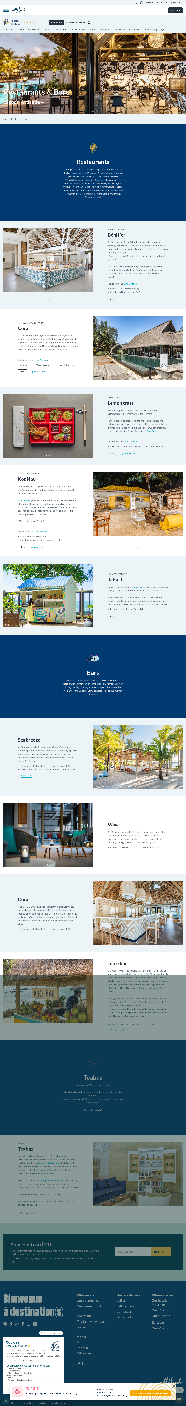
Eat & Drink (62, 29)
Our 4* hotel (160, 1328)
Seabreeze (29, 740)
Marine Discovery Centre (127, 29)
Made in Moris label (49, 1163)
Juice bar (117, 963)
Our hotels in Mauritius (161, 1303)
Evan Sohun (152, 431)
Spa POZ (105, 29)
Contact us (149, 3)
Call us (160, 3)
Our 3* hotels (161, 1310)
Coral (24, 328)
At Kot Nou (24, 500)
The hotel (8, 29)
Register (159, 1251)
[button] (92, 111)
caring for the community (52, 1180)
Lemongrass (121, 403)
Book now (175, 10)
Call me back (125, 1306)
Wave (114, 825)
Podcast (82, 1348)
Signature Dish (38, 371)
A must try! (26, 775)
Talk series (84, 1353)
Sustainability (43, 1403)
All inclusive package (154, 29)
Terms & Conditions (26, 1403)
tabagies (137, 586)
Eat (5, 119)
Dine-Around (130, 283)
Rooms (48, 29)
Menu (112, 299)
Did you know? (118, 1030)
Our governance (88, 1300)
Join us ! (82, 1327)
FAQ (80, 1363)
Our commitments (90, 1306)
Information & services (28, 29)
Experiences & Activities (84, 29)
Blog (80, 1342)
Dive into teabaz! (93, 1110)
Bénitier (117, 235)
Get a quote (171, 3)
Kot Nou (27, 479)
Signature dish (37, 546)
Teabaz (24, 119)
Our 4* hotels (161, 1316)
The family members (91, 1321)
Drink (13, 119)
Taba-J (115, 579)
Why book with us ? (59, 1403)
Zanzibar (158, 1322)
